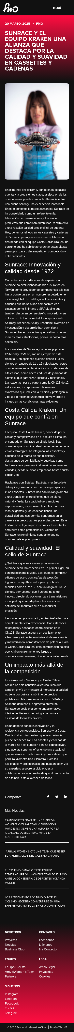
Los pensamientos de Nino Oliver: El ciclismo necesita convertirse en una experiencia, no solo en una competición (35, 901)
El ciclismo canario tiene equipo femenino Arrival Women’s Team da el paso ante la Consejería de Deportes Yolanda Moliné (36, 876)
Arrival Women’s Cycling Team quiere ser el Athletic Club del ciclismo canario (35, 853)
